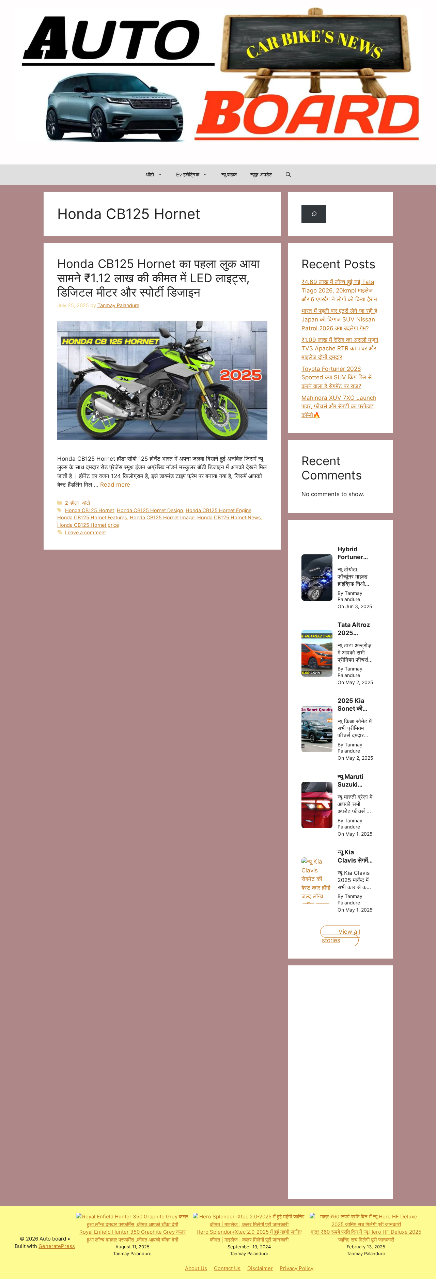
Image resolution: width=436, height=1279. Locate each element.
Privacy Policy (296, 1268)
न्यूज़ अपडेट (261, 174)
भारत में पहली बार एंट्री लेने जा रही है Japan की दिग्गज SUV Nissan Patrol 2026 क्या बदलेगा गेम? (339, 319)
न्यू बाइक (229, 174)
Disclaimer (260, 1268)
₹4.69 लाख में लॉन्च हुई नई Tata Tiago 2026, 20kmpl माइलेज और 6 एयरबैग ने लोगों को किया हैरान (339, 291)
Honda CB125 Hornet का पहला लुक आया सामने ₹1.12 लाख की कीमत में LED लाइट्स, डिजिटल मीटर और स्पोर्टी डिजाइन (158, 277)
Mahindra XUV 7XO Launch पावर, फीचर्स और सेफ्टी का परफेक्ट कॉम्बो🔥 (338, 406)
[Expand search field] (313, 214)
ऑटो (149, 174)
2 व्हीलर (72, 503)
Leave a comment (85, 532)
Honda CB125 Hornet (89, 510)
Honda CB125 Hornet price (88, 525)
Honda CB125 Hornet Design (150, 510)
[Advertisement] (352, 1081)
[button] (288, 174)
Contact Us (227, 1268)
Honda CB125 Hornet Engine (218, 510)
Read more (115, 484)
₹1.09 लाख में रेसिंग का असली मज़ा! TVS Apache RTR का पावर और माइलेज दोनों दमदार (339, 348)
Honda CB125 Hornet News (229, 517)
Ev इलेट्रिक (187, 174)
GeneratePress (56, 1246)
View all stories (341, 936)
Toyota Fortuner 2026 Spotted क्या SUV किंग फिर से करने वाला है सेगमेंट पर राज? (336, 377)
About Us (196, 1268)
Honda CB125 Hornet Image (162, 517)
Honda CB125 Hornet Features (92, 517)
